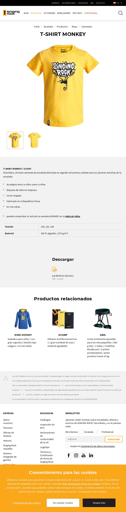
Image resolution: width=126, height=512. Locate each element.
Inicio (37, 26)
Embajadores (63, 13)
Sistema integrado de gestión (10, 456)
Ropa (74, 26)
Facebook (68, 455)
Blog (26, 13)
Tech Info (77, 13)
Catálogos (45, 419)
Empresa (55, 3)
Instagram (76, 455)
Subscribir (114, 439)
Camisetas (86, 26)
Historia (7, 440)
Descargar (83, 3)
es (118, 3)
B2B (91, 3)
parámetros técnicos (63, 275)
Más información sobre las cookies (81, 483)
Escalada (48, 26)
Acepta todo (99, 502)
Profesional (108, 431)
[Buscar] (120, 13)
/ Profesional (91, 13)
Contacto (100, 3)
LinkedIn (91, 455)
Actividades (49, 13)
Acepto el (92, 446)
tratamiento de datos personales (98, 446)
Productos (36, 13)
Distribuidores (69, 3)
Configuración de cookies (27, 502)
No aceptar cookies (63, 502)
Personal (7, 427)
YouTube (83, 455)
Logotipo (45, 447)
